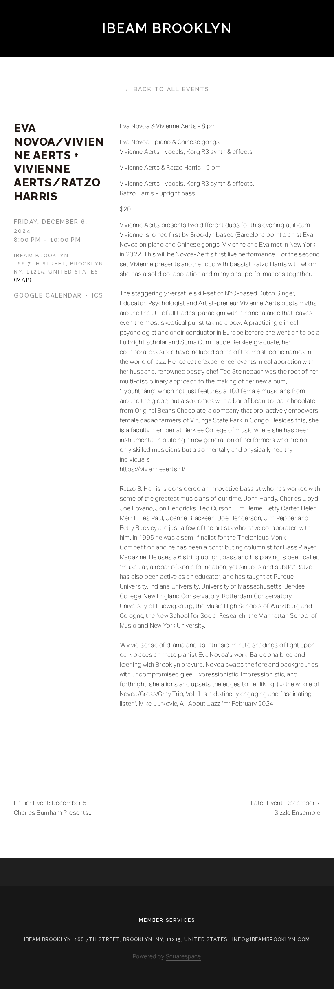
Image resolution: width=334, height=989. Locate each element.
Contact (222, 43)
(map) (23, 280)
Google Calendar (48, 295)
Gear (111, 43)
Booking (72, 43)
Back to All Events (171, 89)
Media (181, 43)
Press (145, 43)
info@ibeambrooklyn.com (271, 939)
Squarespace (183, 956)
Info (34, 43)
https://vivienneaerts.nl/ (152, 469)
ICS (97, 295)
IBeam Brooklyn (167, 28)
